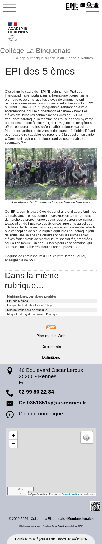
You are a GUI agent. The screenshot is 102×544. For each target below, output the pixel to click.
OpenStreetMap (71, 494)
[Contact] (82, 5)
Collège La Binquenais (46, 53)
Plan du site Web (51, 335)
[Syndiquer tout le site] (51, 327)
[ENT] (72, 7)
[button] (89, 5)
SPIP (80, 526)
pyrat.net (35, 526)
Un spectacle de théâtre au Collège (30, 305)
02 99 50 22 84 (36, 392)
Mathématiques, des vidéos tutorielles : (32, 296)
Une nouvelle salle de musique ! (28, 309)
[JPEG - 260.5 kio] (51, 174)
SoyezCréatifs (59, 526)
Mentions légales (80, 519)
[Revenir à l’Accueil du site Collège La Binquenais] (18, 31)
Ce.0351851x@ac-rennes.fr (52, 403)
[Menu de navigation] (10, 8)
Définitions (51, 357)
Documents (51, 346)
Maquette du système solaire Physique (32, 314)
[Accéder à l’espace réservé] (96, 5)
